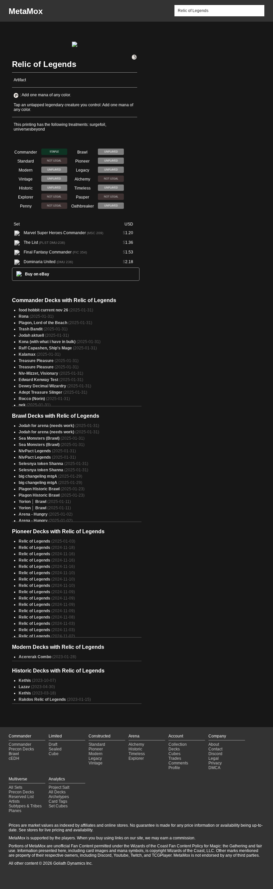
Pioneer (96, 749)
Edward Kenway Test (38, 379)
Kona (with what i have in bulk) (47, 341)
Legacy (95, 758)
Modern (96, 753)
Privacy (215, 763)
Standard (97, 744)
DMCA (214, 767)
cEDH (14, 758)
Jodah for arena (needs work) (46, 425)
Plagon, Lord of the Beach (43, 322)
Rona (24, 316)
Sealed (55, 749)
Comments (178, 763)
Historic (135, 749)
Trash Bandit (31, 329)
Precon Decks (21, 749)
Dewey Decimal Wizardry (42, 386)
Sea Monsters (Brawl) (39, 438)
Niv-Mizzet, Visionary (38, 373)
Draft (53, 744)
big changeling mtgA (38, 476)
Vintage (96, 763)
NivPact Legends (35, 451)
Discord (215, 753)
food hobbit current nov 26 (43, 310)
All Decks (57, 792)
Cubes (174, 753)
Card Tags (58, 801)
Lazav (24, 686)
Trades (174, 758)
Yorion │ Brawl (32, 501)
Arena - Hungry (33, 514)
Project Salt (59, 787)
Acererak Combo (35, 657)
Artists (14, 801)
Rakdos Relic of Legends (42, 699)
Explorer (136, 758)
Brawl (14, 753)
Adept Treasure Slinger (40, 392)
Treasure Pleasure (36, 360)
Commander (20, 744)
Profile (174, 767)
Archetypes (59, 796)
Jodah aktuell (31, 335)
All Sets (15, 787)
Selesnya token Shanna (41, 463)
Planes (15, 810)
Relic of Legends (34, 541)
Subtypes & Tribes (25, 806)
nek (22, 405)
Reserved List (21, 796)
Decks (174, 749)
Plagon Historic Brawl (39, 489)
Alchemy (136, 744)
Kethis (25, 680)
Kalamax (27, 354)
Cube (54, 753)
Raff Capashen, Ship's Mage (45, 348)
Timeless (137, 753)
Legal (213, 758)
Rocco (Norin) (32, 398)
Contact (215, 749)
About (213, 744)
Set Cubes (58, 806)
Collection (177, 744)
